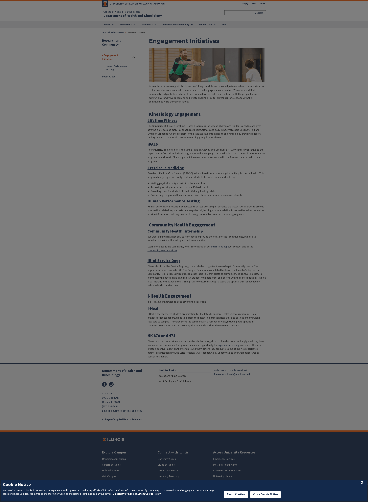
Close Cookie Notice (265, 494)
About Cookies (236, 494)
